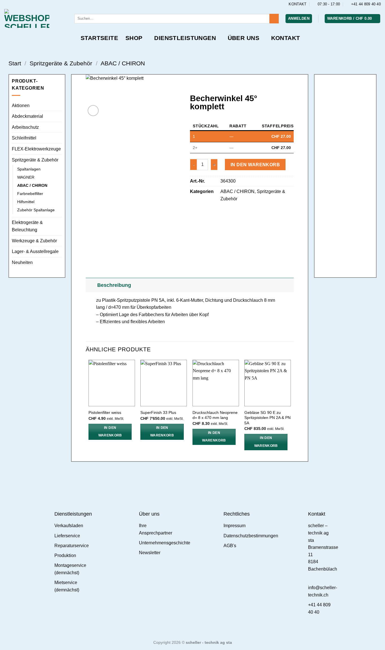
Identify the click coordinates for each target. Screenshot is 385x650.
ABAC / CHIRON (123, 63)
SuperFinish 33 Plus (158, 412)
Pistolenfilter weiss (104, 412)
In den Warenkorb (255, 164)
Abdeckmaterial (27, 116)
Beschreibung (114, 285)
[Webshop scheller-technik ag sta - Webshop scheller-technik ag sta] (35, 18)
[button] (299, 18)
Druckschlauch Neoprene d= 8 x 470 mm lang (215, 415)
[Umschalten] (91, 285)
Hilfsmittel (25, 201)
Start (14, 63)
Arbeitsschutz (25, 127)
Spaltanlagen (29, 169)
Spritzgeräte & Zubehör (61, 63)
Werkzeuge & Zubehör (34, 240)
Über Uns (243, 38)
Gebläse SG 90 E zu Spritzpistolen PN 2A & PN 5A (267, 417)
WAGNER (25, 177)
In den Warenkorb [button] (110, 431)
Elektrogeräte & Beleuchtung (27, 226)
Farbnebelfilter (30, 193)
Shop (134, 38)
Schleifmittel (24, 138)
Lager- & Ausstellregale (35, 251)
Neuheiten (22, 262)
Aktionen (21, 105)
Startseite (99, 38)
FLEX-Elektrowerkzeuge (36, 149)
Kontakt (285, 38)
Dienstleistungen (185, 38)
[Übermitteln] (274, 18)
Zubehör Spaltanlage (36, 210)
